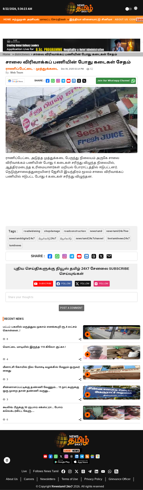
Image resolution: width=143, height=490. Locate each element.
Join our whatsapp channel (113, 80)
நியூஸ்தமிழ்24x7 (47, 238)
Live (24, 471)
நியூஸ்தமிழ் (66, 238)
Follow (65, 283)
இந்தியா (75, 19)
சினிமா (106, 19)
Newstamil (96, 231)
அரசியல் (33, 19)
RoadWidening (32, 231)
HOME (7, 19)
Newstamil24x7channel (89, 238)
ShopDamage (52, 231)
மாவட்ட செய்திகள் (53, 19)
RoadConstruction (75, 231)
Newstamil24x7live (117, 231)
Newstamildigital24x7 (22, 238)
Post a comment (71, 307)
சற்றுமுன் (19, 19)
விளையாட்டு (91, 19)
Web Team (16, 73)
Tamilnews (15, 245)
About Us (121, 19)
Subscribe (45, 283)
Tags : (12, 231)
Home (6, 54)
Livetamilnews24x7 (119, 238)
